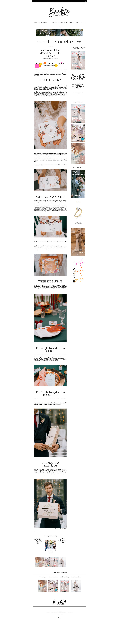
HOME (35, 1)
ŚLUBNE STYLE (71, 22)
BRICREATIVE (57, 1)
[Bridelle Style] (42, 586)
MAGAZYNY (77, 22)
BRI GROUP (66, 22)
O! (47, 1)
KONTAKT (71, 1)
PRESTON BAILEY (59, 611)
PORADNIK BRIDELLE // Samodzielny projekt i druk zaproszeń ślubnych (62, 540)
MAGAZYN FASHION (62, 1)
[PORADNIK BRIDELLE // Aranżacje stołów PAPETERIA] (50, 545)
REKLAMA (50, 1)
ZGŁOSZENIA (67, 1)
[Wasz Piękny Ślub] (53, 586)
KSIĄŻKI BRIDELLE (44, 1)
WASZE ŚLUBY (60, 22)
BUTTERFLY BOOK (50, 46)
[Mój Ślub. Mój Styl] (64, 586)
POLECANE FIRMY (54, 22)
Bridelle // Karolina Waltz (47, 58)
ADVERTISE (53, 1)
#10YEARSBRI (39, 1)
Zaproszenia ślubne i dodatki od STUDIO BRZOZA (50, 52)
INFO (41, 22)
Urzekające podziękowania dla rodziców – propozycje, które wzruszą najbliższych (38, 541)
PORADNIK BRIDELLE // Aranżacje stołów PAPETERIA (50, 552)
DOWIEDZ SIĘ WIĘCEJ (78, 95)
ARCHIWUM (83, 22)
